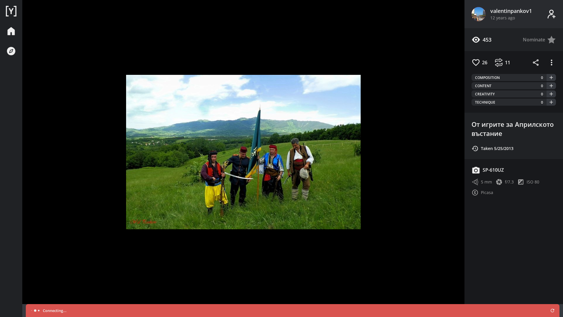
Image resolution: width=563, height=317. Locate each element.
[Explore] (11, 51)
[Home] (11, 11)
